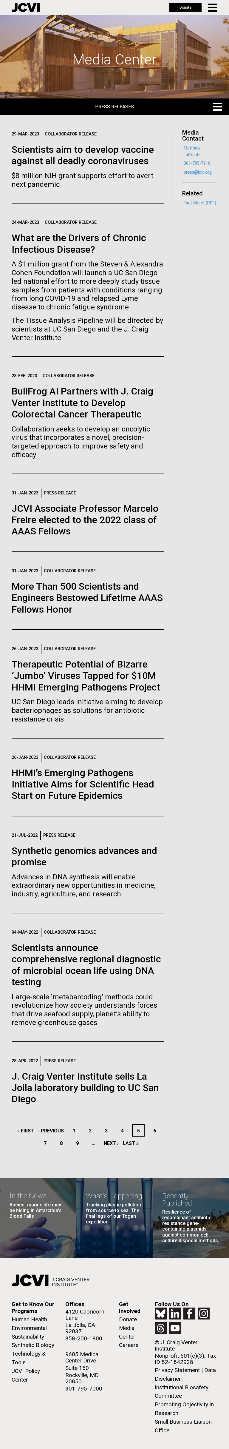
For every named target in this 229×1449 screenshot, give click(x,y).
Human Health (29, 1319)
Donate (185, 7)
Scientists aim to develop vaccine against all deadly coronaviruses (83, 155)
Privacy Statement (177, 1370)
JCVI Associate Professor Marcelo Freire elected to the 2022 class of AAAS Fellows (85, 520)
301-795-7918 (197, 163)
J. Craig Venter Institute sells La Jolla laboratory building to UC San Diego (85, 1088)
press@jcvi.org (198, 172)
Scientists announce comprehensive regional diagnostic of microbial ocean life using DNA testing (86, 965)
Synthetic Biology (33, 1345)
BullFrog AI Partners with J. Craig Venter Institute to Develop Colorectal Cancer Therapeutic (82, 403)
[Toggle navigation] (213, 7)
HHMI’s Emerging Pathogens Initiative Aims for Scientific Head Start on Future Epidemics (83, 784)
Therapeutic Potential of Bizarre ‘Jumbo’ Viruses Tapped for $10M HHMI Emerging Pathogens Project (86, 676)
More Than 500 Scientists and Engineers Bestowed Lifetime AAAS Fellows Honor (87, 598)
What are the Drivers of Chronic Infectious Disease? (79, 243)
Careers (129, 1345)
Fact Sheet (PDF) (200, 203)
